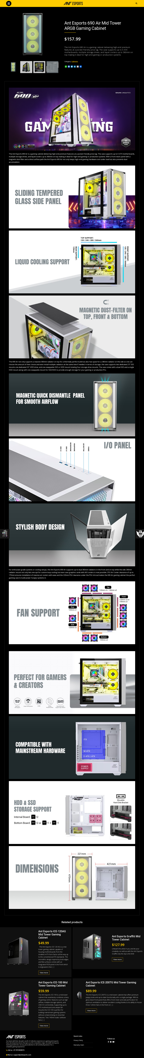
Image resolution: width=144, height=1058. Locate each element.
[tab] (13, 67)
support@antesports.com (22, 1055)
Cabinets (74, 61)
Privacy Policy (78, 1040)
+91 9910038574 (18, 1050)
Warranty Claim (79, 1045)
